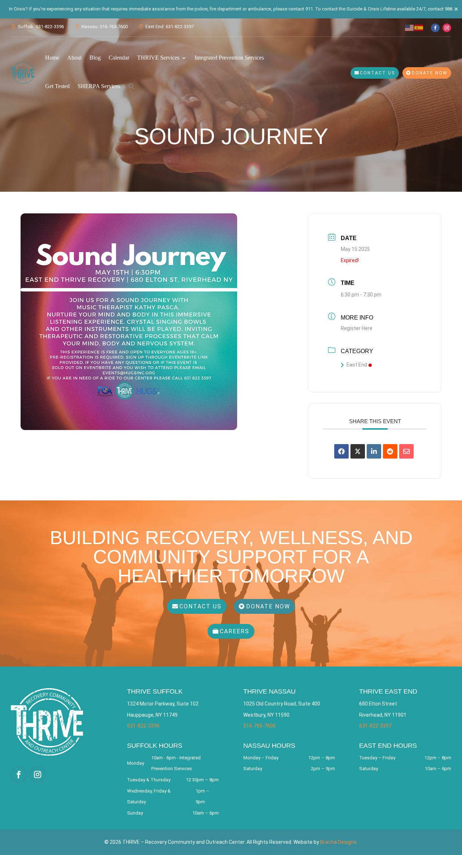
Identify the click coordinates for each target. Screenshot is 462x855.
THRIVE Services (158, 58)
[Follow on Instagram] (447, 27)
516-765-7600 (259, 726)
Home (52, 58)
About (74, 58)
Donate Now (430, 72)
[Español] (419, 27)
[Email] (406, 451)
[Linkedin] (374, 451)
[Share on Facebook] (341, 451)
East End (356, 365)
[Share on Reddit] (390, 451)
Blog (95, 58)
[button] (131, 86)
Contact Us (377, 72)
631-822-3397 (375, 726)
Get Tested (57, 86)
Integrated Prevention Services (229, 58)
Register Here (356, 328)
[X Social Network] (357, 451)
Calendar (119, 58)
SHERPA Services (99, 86)
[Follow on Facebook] (435, 27)
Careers (234, 631)
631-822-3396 (143, 726)
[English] (409, 27)
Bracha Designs (338, 842)
